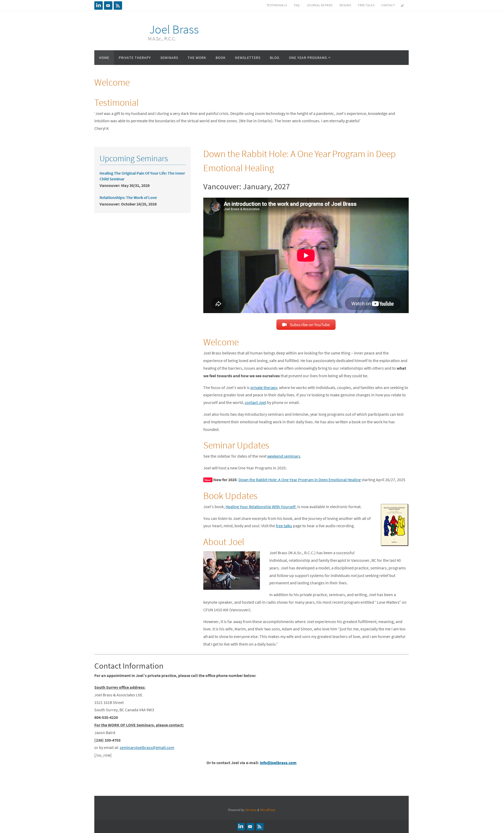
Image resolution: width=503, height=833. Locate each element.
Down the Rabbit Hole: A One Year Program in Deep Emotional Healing (299, 479)
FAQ (297, 5)
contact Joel (255, 402)
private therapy (263, 387)
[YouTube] (108, 5)
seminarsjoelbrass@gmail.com (147, 747)
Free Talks (366, 5)
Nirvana (250, 810)
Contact (388, 5)
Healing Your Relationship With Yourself (261, 506)
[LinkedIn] (98, 5)
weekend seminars (283, 456)
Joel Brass (174, 29)
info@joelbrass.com (278, 762)
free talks (284, 525)
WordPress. (268, 810)
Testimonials (276, 5)
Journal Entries (320, 5)
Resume (345, 5)
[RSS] (118, 5)
